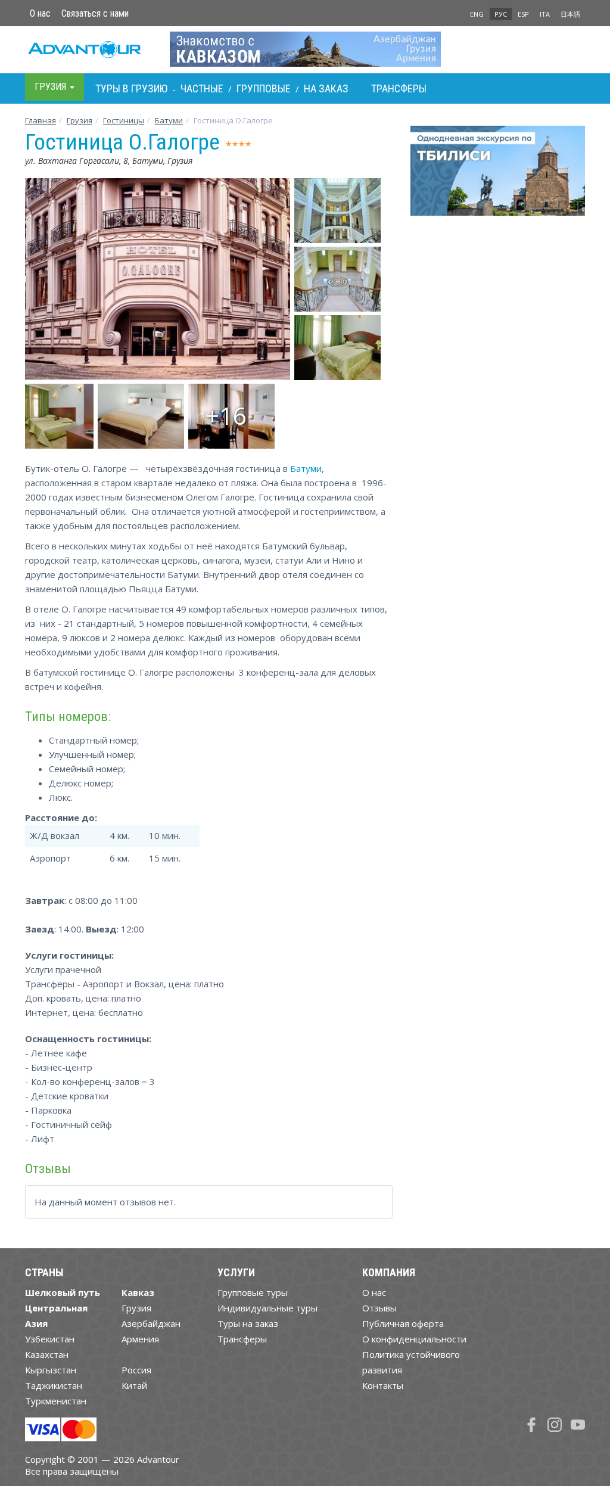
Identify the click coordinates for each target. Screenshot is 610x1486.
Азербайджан (151, 1323)
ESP (523, 14)
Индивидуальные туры (267, 1308)
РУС (500, 14)
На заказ (326, 88)
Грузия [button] (52, 86)
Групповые (263, 88)
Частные (201, 88)
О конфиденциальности (414, 1339)
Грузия (79, 120)
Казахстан (47, 1354)
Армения (140, 1339)
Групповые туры (252, 1292)
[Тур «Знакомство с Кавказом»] (305, 49)
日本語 (570, 14)
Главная (40, 120)
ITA (545, 14)
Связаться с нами (95, 13)
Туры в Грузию (131, 88)
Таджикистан (53, 1385)
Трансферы (399, 88)
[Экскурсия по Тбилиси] (497, 175)
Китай (134, 1385)
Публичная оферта (403, 1323)
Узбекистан (49, 1339)
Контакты (382, 1385)
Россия (136, 1370)
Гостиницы (123, 120)
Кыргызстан (50, 1370)
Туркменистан (55, 1401)
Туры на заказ (247, 1323)
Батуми (169, 120)
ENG (477, 14)
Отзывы (379, 1308)
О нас (40, 13)
